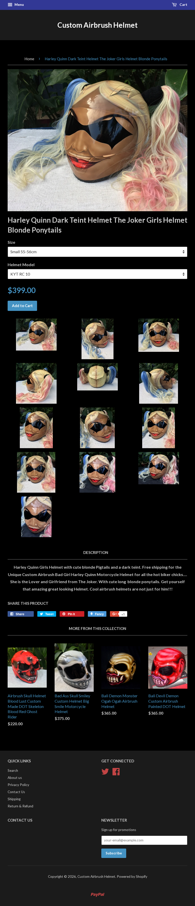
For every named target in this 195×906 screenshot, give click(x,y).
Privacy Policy (18, 785)
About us (15, 778)
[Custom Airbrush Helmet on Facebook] (116, 771)
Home (29, 58)
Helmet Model (21, 264)
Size (11, 242)
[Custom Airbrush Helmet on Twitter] (105, 771)
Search (13, 770)
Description (95, 552)
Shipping (14, 799)
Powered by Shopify (132, 876)
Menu (19, 4)
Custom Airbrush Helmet (97, 25)
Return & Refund (20, 806)
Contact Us (16, 792)
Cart (183, 4)
